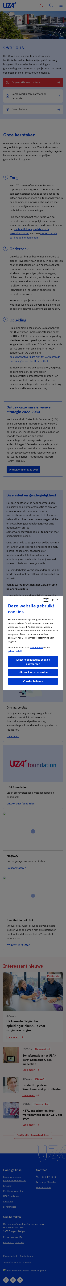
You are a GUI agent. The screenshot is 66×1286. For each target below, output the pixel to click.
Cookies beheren (33, 681)
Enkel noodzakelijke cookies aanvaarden (33, 661)
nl (58, 600)
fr (52, 600)
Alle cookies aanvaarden (33, 672)
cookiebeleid (36, 647)
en (46, 600)
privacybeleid (15, 651)
